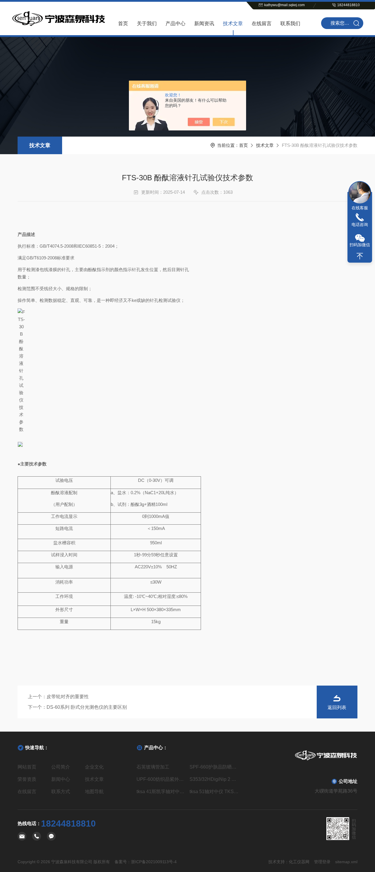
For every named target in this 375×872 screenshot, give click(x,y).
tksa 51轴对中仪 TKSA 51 (214, 791)
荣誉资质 (27, 779)
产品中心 (175, 23)
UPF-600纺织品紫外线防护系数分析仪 (161, 779)
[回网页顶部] (359, 256)
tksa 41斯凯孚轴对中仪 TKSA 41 (161, 791)
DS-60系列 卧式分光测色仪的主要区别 (87, 707)
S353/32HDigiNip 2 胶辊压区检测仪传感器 (214, 779)
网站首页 (27, 766)
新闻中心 (60, 779)
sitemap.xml (346, 861)
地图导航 (94, 791)
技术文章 (233, 23)
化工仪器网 (299, 861)
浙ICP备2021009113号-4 (154, 861)
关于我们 (147, 23)
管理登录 (322, 861)
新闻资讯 (204, 23)
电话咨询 (360, 224)
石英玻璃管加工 (153, 766)
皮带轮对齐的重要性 (68, 696)
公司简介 (60, 766)
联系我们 (290, 23)
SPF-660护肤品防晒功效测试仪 (214, 766)
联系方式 (60, 791)
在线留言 (262, 23)
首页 (123, 23)
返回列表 (337, 707)
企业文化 (94, 766)
